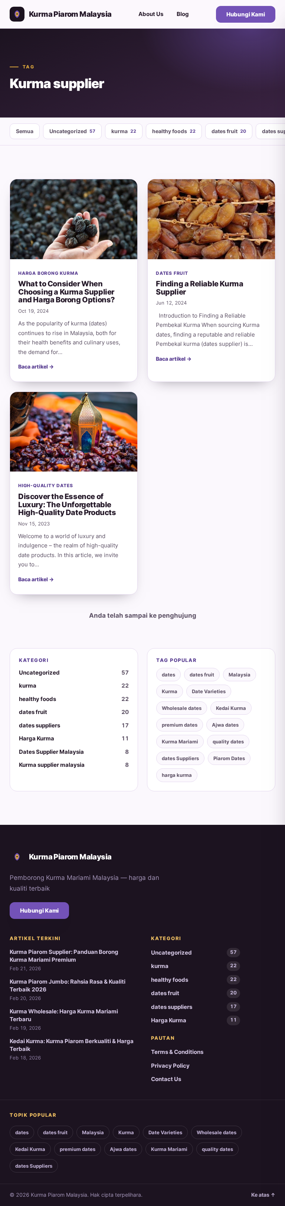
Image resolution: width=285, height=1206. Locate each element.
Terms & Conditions (177, 1051)
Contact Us (166, 1079)
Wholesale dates (182, 708)
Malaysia (239, 675)
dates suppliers (74, 725)
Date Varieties (209, 691)
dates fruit (229, 131)
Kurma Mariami (180, 741)
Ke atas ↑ (263, 1195)
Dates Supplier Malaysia (74, 751)
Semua (24, 131)
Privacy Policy (170, 1065)
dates (168, 675)
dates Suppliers (180, 758)
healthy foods (174, 131)
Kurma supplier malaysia (74, 764)
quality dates (228, 741)
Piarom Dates (229, 758)
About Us (150, 13)
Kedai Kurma (231, 708)
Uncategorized (72, 131)
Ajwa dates (225, 725)
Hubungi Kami (245, 14)
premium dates (179, 725)
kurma (123, 131)
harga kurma (177, 775)
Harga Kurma (74, 738)
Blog (183, 13)
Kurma (169, 691)
